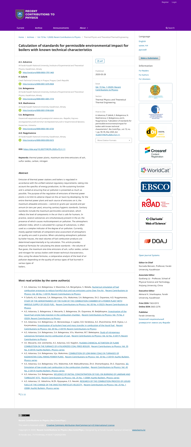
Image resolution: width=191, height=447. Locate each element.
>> (25, 394)
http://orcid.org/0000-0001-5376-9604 (38, 84)
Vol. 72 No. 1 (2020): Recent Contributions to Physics (59, 37)
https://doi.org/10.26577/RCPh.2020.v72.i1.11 (44, 149)
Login (174, 2)
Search (171, 28)
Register (165, 2)
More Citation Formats (106, 140)
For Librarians (144, 79)
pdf (101, 61)
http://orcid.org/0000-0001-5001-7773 (38, 98)
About (83, 28)
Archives (30, 37)
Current (20, 28)
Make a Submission (149, 58)
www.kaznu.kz (138, 430)
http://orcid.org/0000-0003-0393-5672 (38, 140)
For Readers (144, 70)
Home (21, 37)
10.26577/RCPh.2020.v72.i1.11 (108, 134)
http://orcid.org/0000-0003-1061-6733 (38, 128)
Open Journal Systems (149, 255)
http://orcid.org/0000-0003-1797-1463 (38, 72)
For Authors (144, 75)
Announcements (61, 28)
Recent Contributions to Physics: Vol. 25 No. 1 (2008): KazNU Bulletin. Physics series (80, 377)
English (142, 41)
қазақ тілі (143, 45)
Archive (38, 28)
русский (143, 49)
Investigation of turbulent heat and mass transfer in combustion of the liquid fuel (76, 325)
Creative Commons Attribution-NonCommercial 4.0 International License (81, 425)
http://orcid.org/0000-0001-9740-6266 (38, 110)
